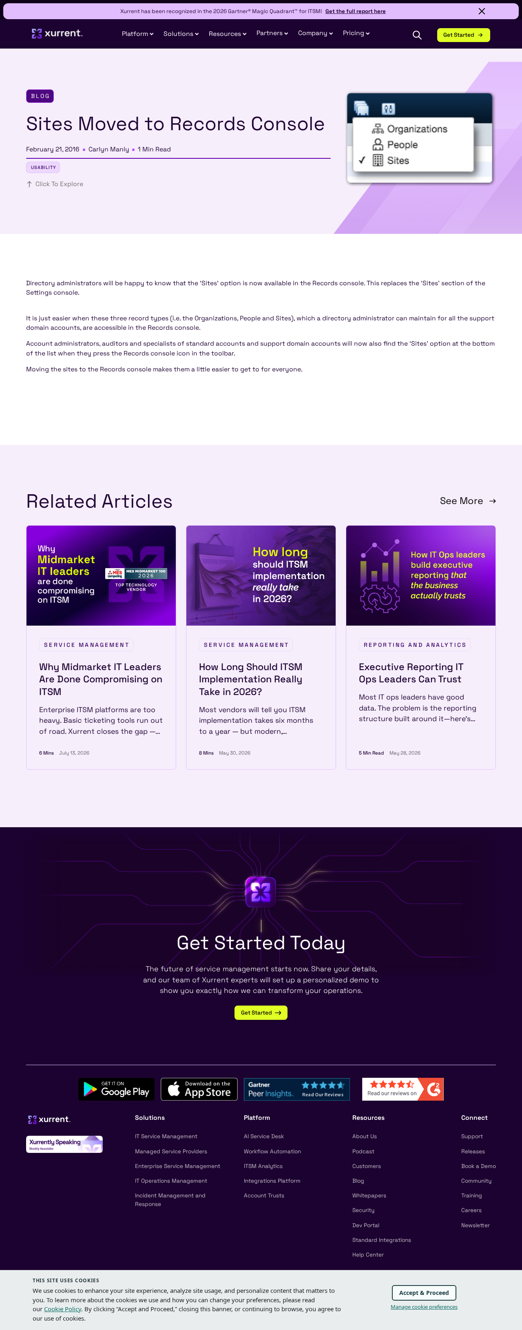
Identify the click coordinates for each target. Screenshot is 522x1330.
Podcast (363, 1151)
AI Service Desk (264, 1136)
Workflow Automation (272, 1151)
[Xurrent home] (57, 37)
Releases (473, 1151)
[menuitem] (138, 34)
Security (363, 1210)
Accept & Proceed (424, 1293)
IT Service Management (166, 1136)
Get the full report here (355, 11)
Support (472, 1136)
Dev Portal (365, 1225)
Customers (366, 1166)
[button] (272, 34)
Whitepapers (369, 1195)
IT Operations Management (171, 1180)
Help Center (368, 1254)
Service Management (86, 644)
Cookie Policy (62, 1309)
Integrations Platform (272, 1180)
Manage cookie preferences (424, 1306)
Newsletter (475, 1225)
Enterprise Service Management (177, 1166)
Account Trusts (264, 1195)
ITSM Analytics (263, 1166)
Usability (43, 167)
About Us (364, 1136)
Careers (471, 1210)
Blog (358, 1180)
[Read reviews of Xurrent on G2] (403, 1089)
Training (471, 1195)
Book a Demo (478, 1166)
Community (476, 1180)
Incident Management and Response (170, 1200)
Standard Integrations (381, 1240)
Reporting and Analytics (415, 644)
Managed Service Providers (171, 1151)
